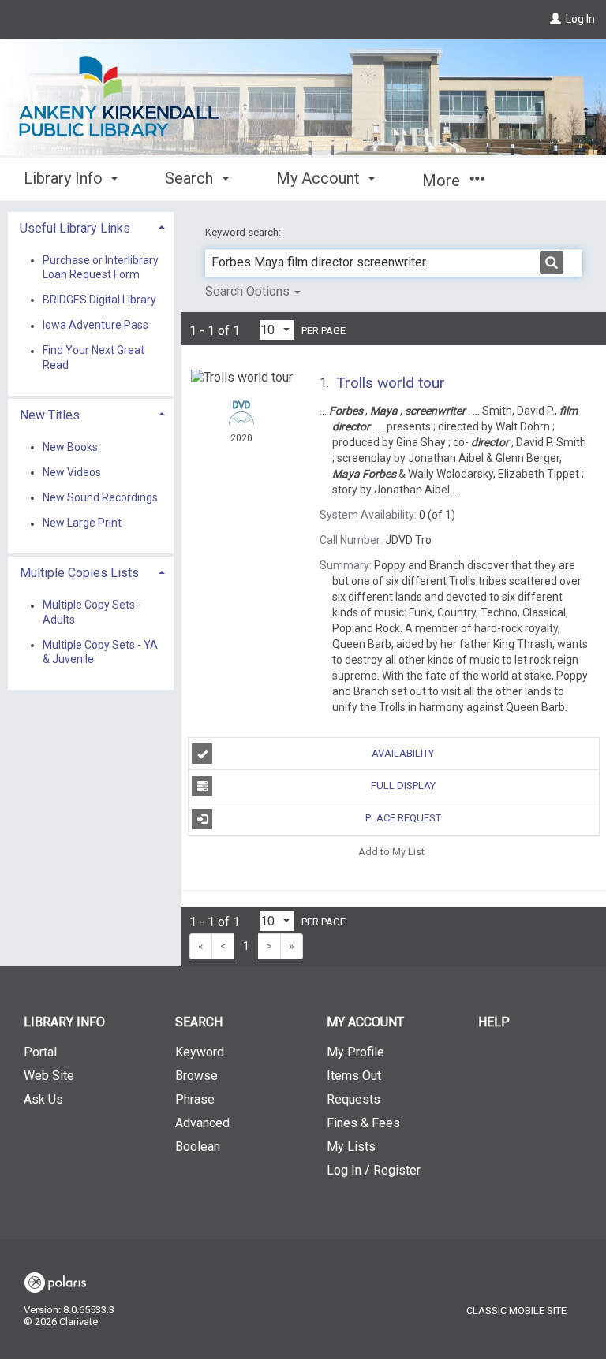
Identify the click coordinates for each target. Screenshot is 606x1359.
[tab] (91, 226)
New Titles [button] (50, 415)
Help (494, 1022)
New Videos (72, 472)
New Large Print (82, 523)
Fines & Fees (363, 1122)
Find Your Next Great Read (93, 357)
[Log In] (555, 19)
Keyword (199, 1051)
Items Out (354, 1075)
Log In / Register (374, 1170)
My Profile (355, 1051)
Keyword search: (244, 232)
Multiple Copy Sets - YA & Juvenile (100, 652)
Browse (196, 1075)
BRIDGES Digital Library (99, 299)
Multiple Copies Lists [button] (79, 572)
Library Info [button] (65, 178)
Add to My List (391, 852)
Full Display (403, 785)
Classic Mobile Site (516, 1310)
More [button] (443, 180)
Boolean (197, 1146)
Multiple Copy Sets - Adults (92, 612)
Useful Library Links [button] (75, 228)
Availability (403, 753)
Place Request (403, 818)
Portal (40, 1051)
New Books (70, 447)
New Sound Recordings (100, 497)
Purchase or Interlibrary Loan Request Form (101, 267)
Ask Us (43, 1099)
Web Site (49, 1075)
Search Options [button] (249, 291)
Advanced (202, 1122)
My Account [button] (320, 178)
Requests (353, 1099)
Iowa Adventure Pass (95, 325)
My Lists (351, 1146)
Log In (580, 19)
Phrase (195, 1099)
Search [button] (191, 178)
